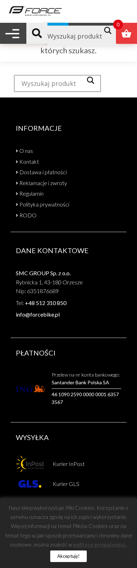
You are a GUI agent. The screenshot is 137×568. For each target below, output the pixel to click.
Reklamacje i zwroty (43, 183)
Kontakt (29, 161)
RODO (28, 215)
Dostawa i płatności (43, 172)
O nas (26, 150)
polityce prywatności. (99, 544)
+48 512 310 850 (45, 302)
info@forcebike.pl (38, 314)
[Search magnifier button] (110, 30)
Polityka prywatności (44, 204)
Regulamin (31, 193)
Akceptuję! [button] (68, 556)
